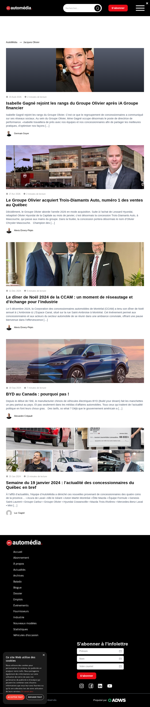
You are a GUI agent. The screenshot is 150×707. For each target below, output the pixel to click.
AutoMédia (11, 42)
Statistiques (20, 629)
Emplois (18, 599)
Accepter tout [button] (15, 697)
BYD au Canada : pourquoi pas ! (37, 394)
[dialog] (25, 678)
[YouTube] (109, 687)
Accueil (17, 551)
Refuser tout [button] (35, 697)
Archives (18, 575)
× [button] (43, 655)
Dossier (17, 593)
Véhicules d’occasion (25, 635)
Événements (21, 605)
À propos (18, 563)
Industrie (18, 617)
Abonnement (21, 557)
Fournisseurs (21, 611)
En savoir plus (27, 691)
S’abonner (118, 8)
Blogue (17, 587)
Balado (17, 581)
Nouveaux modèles (25, 623)
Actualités (19, 569)
